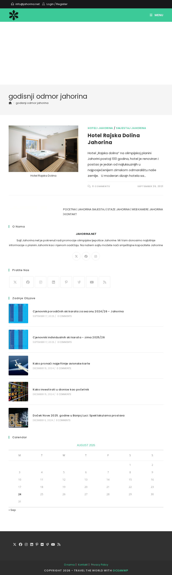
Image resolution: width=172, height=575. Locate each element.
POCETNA (69, 209)
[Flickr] (42, 545)
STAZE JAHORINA (118, 209)
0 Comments (101, 186)
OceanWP (120, 570)
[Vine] (79, 282)
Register (62, 4)
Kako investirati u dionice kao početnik (61, 390)
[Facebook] (86, 256)
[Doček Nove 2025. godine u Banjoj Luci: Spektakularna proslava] (18, 417)
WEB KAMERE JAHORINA (147, 209)
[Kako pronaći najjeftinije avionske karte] (18, 365)
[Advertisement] (86, 53)
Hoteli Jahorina (100, 128)
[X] (76, 256)
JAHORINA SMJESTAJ (92, 209)
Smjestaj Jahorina (131, 128)
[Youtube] (92, 282)
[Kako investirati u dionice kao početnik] (18, 391)
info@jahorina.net (28, 4)
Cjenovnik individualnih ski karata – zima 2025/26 (69, 337)
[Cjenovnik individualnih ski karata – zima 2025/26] (18, 339)
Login (50, 4)
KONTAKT (70, 214)
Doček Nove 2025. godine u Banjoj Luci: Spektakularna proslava (78, 415)
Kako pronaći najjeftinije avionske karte (61, 364)
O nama (69, 564)
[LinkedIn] (53, 282)
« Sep (12, 510)
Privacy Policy (99, 564)
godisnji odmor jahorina (32, 103)
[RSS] (104, 282)
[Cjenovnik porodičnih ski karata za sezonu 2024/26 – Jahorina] (18, 313)
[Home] (10, 103)
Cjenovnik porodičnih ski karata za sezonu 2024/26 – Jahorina (78, 311)
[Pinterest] (66, 282)
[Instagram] (95, 256)
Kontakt (83, 564)
